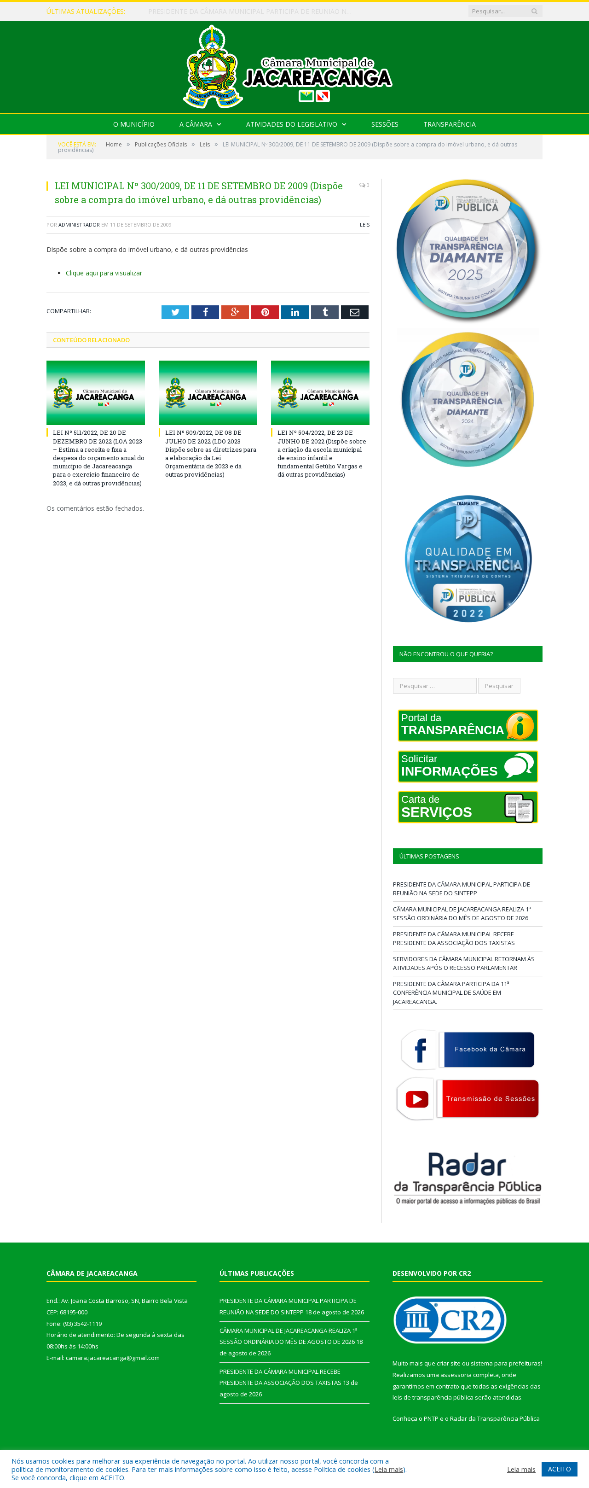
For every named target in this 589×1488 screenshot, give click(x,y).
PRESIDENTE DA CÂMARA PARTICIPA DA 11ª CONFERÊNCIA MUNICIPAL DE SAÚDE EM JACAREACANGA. (451, 993)
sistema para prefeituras (506, 1363)
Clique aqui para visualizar (104, 272)
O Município (134, 124)
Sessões (384, 124)
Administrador (79, 224)
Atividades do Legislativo (291, 124)
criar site (449, 1363)
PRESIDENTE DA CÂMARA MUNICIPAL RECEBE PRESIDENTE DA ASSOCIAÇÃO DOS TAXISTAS (454, 938)
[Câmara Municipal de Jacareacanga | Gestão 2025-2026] (294, 65)
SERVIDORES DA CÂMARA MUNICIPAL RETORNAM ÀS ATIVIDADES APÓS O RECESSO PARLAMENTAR (464, 963)
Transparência (449, 124)
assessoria (456, 1375)
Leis (365, 224)
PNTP (431, 1418)
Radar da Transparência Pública (495, 1418)
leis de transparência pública (433, 1397)
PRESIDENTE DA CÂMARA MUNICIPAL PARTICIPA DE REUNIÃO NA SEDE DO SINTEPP (461, 889)
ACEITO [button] (559, 1469)
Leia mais (389, 1469)
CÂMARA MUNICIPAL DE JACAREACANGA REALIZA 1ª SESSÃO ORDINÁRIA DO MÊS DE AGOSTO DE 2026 (254, 11)
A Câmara (195, 124)
